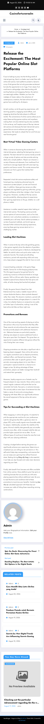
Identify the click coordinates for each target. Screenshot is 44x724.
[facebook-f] (16, 8)
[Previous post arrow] (38, 551)
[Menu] (4, 20)
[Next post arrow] (38, 562)
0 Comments (9, 47)
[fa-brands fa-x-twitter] (19, 8)
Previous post (9, 548)
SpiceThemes (22, 720)
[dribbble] (22, 8)
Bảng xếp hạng (23, 457)
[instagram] (25, 8)
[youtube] (28, 8)
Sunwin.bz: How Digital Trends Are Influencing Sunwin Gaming (20, 635)
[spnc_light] (38, 20)
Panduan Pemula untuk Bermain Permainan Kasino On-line (20, 611)
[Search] (33, 20)
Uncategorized (9, 43)
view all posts (8, 538)
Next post (8, 558)
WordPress (23, 718)
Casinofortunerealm (21, 13)
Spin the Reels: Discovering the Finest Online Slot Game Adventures (20, 552)
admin (22, 43)
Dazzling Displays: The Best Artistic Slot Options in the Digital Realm (19, 562)
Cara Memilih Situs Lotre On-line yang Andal (20, 588)
